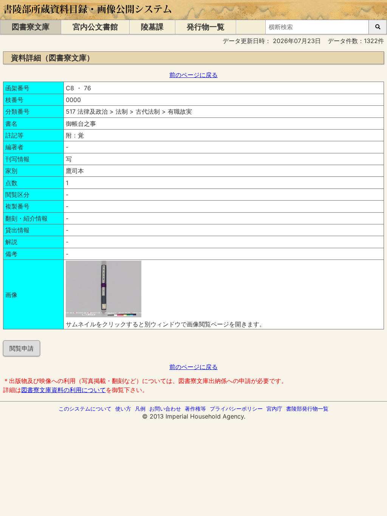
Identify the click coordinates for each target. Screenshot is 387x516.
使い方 (123, 408)
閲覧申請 (21, 348)
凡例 (140, 408)
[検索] (377, 27)
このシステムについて (85, 408)
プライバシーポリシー (236, 408)
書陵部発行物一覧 (307, 408)
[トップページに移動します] (88, 16)
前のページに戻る (193, 75)
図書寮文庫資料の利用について (63, 390)
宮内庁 (274, 408)
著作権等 (195, 408)
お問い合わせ (165, 408)
